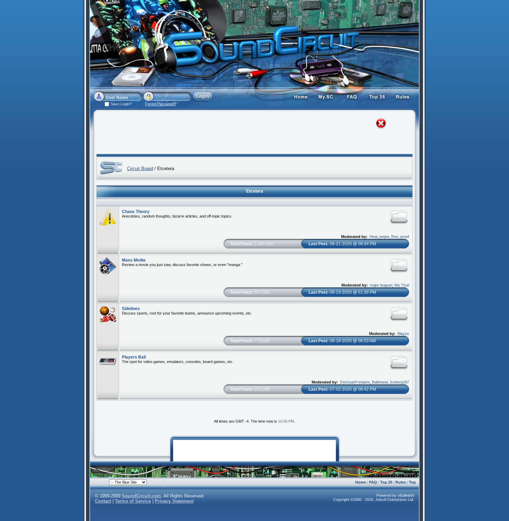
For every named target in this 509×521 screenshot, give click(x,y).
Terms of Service (133, 501)
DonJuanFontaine (355, 382)
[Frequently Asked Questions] (352, 96)
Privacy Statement (174, 501)
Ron (394, 237)
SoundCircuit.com (141, 495)
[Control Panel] (326, 96)
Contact (103, 501)
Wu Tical (401, 285)
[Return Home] (300, 96)
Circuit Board (140, 168)
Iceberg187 (399, 382)
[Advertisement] (248, 133)
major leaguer (381, 285)
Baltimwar (380, 382)
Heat (373, 237)
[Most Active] (377, 96)
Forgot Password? (160, 104)
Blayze (403, 334)
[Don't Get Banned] (403, 96)
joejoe (384, 237)
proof (404, 237)
